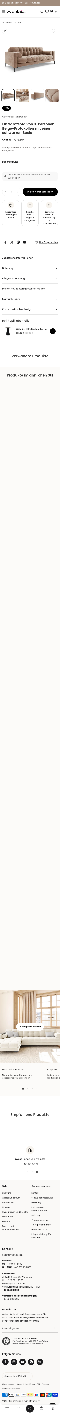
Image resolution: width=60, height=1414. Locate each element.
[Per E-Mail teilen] (24, 242)
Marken (6, 1207)
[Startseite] (18, 1409)
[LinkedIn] (40, 1362)
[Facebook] (5, 1362)
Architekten (8, 1202)
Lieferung (36, 1202)
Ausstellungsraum (11, 1197)
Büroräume (8, 1216)
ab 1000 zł (11, 215)
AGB (38, 1384)
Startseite (6, 22)
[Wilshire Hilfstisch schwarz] (8, 331)
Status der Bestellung (42, 1197)
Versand (45, 1384)
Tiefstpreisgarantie (41, 1224)
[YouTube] (22, 1362)
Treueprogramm (39, 1220)
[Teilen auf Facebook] (5, 242)
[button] (3, 11)
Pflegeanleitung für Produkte (41, 1236)
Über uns (6, 1192)
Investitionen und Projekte (15, 1212)
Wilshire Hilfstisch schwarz (32, 329)
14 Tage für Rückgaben (29, 216)
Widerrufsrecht (8, 1384)
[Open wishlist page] (47, 11)
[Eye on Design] (16, 12)
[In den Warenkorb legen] (53, 331)
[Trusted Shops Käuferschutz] (6, 1341)
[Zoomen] (4, 31)
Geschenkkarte (39, 1229)
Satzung (35, 1215)
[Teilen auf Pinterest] (18, 242)
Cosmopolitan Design (14, 116)
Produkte (17, 22)
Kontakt (35, 1192)
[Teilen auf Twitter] (12, 242)
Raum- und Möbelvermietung (11, 1228)
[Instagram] (14, 1362)
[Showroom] (52, 11)
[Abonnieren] (54, 1328)
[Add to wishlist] (53, 31)
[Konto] (53, 1409)
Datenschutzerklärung (26, 1384)
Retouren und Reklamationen (39, 1209)
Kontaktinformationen (11, 1389)
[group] (30, 57)
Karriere (6, 1221)
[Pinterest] (31, 1362)
